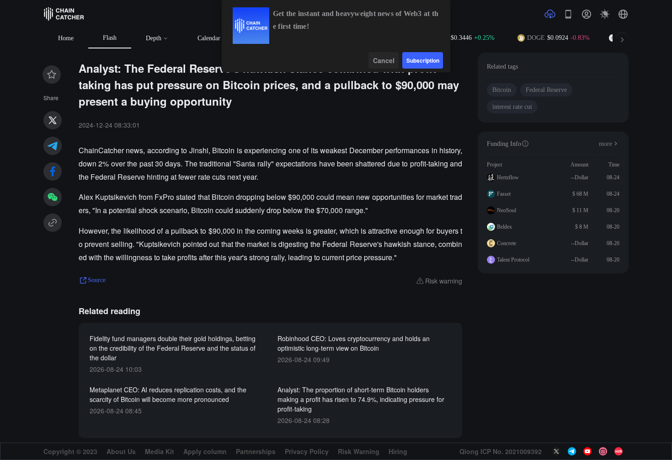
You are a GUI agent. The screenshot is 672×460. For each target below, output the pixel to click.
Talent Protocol (513, 260)
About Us (121, 451)
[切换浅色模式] (604, 14)
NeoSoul (506, 210)
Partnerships (256, 451)
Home (66, 38)
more (605, 143)
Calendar (208, 38)
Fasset (504, 194)
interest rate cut (512, 106)
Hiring (398, 451)
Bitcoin (501, 89)
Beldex (504, 227)
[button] (623, 14)
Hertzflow (508, 177)
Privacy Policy (307, 451)
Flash (110, 37)
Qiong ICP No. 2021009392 (500, 451)
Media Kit (159, 451)
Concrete (506, 243)
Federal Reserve (546, 89)
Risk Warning (358, 451)
